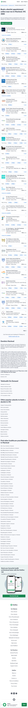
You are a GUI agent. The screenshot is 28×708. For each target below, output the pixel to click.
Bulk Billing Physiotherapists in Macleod (8, 454)
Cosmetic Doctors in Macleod (7, 479)
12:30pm (21, 326)
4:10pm (19, 297)
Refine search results (6, 23)
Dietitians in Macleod (5, 494)
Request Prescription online (6, 388)
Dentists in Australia (4, 5)
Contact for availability (6, 35)
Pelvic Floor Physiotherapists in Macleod (9, 530)
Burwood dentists (4, 420)
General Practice (14, 652)
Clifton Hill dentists (4, 418)
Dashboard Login (14, 663)
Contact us (14, 678)
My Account (14, 640)
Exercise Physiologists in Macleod (7, 501)
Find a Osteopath (14, 630)
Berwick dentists (4, 434)
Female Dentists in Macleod (6, 463)
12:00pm (16, 255)
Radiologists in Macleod (5, 543)
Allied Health (14, 655)
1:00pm (9, 133)
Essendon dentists (4, 414)
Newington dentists (5, 429)
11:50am (7, 115)
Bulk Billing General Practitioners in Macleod (9, 452)
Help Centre (14, 643)
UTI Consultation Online (5, 395)
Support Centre (14, 665)
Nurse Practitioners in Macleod (7, 514)
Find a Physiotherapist (14, 616)
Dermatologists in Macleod (6, 490)
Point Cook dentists (5, 407)
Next (24, 330)
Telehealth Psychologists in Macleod (8, 461)
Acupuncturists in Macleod (6, 468)
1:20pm (7, 297)
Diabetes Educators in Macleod (7, 492)
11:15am (7, 224)
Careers (14, 675)
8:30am (7, 308)
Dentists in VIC (11, 5)
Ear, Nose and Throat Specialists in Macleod (9, 497)
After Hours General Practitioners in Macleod (10, 448)
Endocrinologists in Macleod (6, 499)
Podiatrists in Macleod (5, 537)
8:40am (13, 308)
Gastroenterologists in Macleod (7, 503)
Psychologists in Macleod (6, 541)
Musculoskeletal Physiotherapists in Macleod (9, 512)
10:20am (19, 76)
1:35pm (13, 297)
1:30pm (21, 133)
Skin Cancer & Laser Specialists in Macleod (9, 550)
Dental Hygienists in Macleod (6, 483)
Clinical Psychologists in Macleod (7, 477)
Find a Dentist (14, 614)
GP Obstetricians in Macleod (6, 508)
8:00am (7, 267)
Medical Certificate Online (6, 386)
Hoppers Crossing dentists (6, 405)
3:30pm (10, 171)
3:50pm (15, 202)
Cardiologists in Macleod (5, 472)
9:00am (10, 64)
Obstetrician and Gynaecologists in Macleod (9, 517)
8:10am (13, 267)
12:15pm (22, 255)
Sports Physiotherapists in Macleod (8, 554)
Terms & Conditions (14, 680)
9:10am (15, 64)
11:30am (13, 124)
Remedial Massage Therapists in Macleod (9, 545)
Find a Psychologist (14, 624)
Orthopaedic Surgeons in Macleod (7, 523)
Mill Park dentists (4, 416)
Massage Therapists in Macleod (7, 510)
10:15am (13, 53)
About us (14, 673)
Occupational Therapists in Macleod (8, 519)
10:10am (13, 76)
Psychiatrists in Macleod (5, 539)
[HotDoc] (3, 1)
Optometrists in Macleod (6, 521)
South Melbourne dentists (6, 427)
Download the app (14, 596)
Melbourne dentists (4, 436)
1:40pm (19, 162)
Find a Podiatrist (14, 619)
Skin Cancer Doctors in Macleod (7, 548)
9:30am (19, 267)
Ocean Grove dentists (5, 409)
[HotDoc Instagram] (16, 693)
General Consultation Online (6, 391)
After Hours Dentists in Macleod (7, 446)
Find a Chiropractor (14, 622)
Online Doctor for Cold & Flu (6, 393)
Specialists (14, 660)
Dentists (14, 658)
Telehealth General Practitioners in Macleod (9, 457)
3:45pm (15, 171)
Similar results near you (14, 336)
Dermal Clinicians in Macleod (6, 488)
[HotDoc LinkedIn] (14, 693)
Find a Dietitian (14, 627)
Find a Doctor (14, 611)
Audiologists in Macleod (5, 470)
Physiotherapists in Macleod (6, 532)
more (25, 44)
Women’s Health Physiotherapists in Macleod (10, 559)
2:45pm (19, 53)
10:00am (7, 53)
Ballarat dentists (4, 431)
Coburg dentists (4, 411)
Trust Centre (14, 686)
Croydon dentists (4, 425)
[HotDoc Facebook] (11, 693)
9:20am (21, 143)
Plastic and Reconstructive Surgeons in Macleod (10, 534)
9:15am (21, 64)
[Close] (1, 704)
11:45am (19, 124)
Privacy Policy (14, 683)
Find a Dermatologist (14, 632)
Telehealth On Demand (5, 384)
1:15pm (15, 133)
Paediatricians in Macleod (6, 528)
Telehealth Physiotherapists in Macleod (8, 459)
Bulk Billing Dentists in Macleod (7, 450)
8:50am (19, 308)
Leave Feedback (14, 645)
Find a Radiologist (14, 635)
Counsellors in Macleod (5, 481)
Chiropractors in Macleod (6, 474)
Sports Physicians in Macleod (6, 552)
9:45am (10, 44)
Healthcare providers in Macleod (7, 561)
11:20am (7, 183)
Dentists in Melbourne (5, 374)
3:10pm (10, 202)
